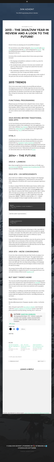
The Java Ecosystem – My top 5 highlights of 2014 (14, 346)
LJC (25, 49)
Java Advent (18, 356)
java (14, 356)
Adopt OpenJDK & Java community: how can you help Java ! (38, 346)
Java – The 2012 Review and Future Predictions (25, 346)
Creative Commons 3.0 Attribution (23, 308)
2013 (11, 356)
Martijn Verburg (28, 314)
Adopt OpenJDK (34, 48)
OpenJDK (37, 282)
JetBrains (39, 446)
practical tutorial (13, 167)
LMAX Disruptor (20, 128)
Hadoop (25, 127)
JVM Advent (27, 9)
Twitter (13, 323)
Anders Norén (30, 451)
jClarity (39, 49)
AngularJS (21, 142)
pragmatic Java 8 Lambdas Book (31, 167)
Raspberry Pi (30, 272)
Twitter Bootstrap (29, 142)
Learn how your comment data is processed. (36, 413)
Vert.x (20, 130)
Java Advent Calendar (29, 307)
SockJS (34, 149)
